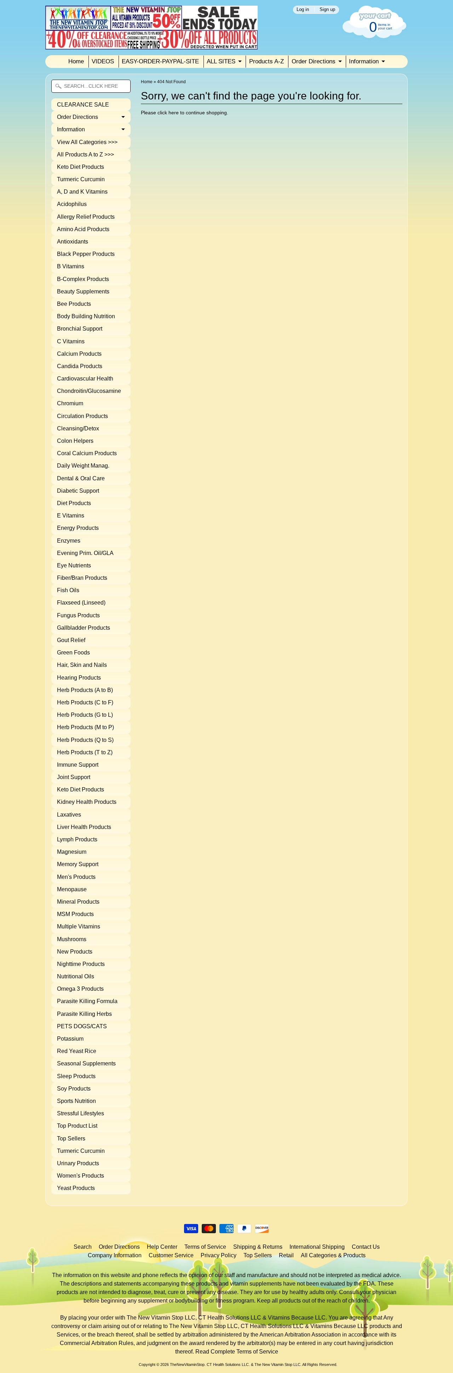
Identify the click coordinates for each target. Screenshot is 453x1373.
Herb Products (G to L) (85, 715)
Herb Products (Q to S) (85, 740)
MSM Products (75, 914)
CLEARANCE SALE (83, 105)
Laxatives (69, 815)
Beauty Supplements (83, 291)
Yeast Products (76, 1188)
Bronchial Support (79, 329)
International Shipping (317, 1247)
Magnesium (71, 852)
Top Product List (77, 1126)
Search (83, 1247)
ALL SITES (221, 61)
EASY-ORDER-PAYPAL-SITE (160, 61)
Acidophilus (72, 204)
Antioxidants (72, 242)
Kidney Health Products (86, 802)
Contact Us (366, 1247)
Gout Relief (71, 640)
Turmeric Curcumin (81, 179)
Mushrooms (71, 939)
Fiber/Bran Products (82, 578)
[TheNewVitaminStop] (151, 45)
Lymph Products (77, 839)
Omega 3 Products (80, 989)
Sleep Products (76, 1076)
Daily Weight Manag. (83, 466)
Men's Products (76, 877)
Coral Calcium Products (87, 453)
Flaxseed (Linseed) (81, 603)
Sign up (327, 9)
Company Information (115, 1255)
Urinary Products (78, 1163)
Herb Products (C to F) (85, 702)
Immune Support (77, 765)
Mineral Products (78, 902)
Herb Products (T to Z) (85, 752)
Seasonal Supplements (86, 1063)
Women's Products (80, 1176)
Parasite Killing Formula (87, 1001)
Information (364, 61)
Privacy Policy (218, 1255)
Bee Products (74, 304)
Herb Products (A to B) (85, 690)
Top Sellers (71, 1138)
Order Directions (314, 61)
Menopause (72, 889)
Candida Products (79, 366)
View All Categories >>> (87, 142)
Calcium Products (79, 354)
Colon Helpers (75, 441)
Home (76, 61)
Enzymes (68, 541)
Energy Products (78, 528)
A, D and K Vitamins (82, 192)
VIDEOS (103, 61)
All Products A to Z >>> (85, 154)
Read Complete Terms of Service (236, 1352)
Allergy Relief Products (86, 217)
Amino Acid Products (83, 229)
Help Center (162, 1247)
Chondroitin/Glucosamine (89, 391)
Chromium (70, 403)
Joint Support (73, 777)
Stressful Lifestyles (80, 1113)
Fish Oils (68, 590)
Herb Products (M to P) (85, 727)
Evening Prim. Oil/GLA (85, 553)
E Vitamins (70, 516)
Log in (303, 9)
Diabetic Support (78, 491)
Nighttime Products (81, 964)
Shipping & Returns (257, 1247)
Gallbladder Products (83, 628)
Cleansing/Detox (78, 428)
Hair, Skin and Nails (82, 665)
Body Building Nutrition (86, 316)
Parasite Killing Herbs (84, 1014)
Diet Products (74, 503)
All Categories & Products (333, 1255)
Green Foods (73, 653)
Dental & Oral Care (81, 478)
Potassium (70, 1039)
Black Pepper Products (86, 254)
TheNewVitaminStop (187, 1364)
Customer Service (171, 1255)
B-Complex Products (83, 279)
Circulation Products (82, 416)
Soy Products (74, 1089)
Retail (286, 1255)
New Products (74, 952)
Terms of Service (205, 1247)
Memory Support (77, 864)
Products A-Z (266, 61)
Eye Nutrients (74, 565)
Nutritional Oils (75, 976)
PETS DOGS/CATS (82, 1026)
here (173, 112)
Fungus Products (78, 615)
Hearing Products (79, 678)
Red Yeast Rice (76, 1051)
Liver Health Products (84, 827)
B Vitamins (70, 266)
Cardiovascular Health (85, 379)
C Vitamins (71, 341)
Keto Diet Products (80, 167)
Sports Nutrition (76, 1101)
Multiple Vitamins (78, 926)
